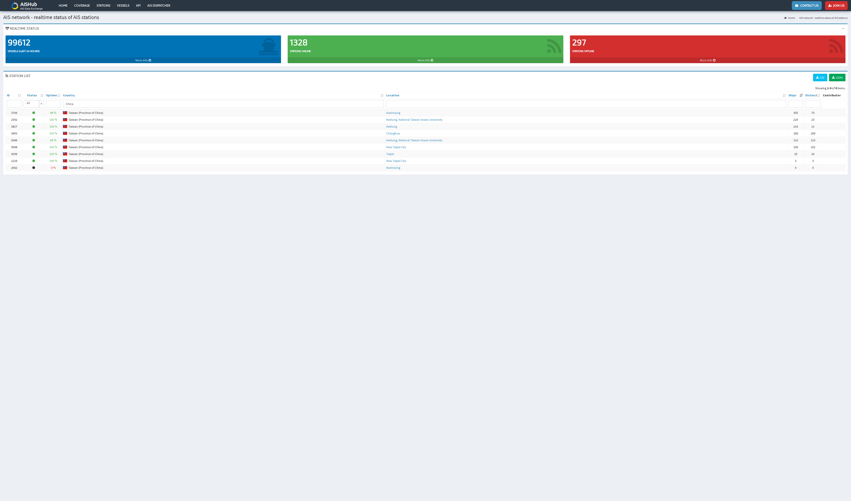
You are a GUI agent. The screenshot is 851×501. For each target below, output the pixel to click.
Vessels (123, 6)
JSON (839, 78)
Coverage (82, 6)
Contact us (808, 6)
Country (69, 95)
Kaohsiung (393, 113)
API (138, 6)
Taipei (390, 154)
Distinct (811, 95)
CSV (821, 78)
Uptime (51, 95)
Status (32, 95)
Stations (103, 6)
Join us (838, 6)
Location (392, 95)
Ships (792, 95)
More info (141, 60)
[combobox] (34, 104)
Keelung (391, 126)
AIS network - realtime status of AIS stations (823, 17)
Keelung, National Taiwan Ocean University (414, 120)
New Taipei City (396, 147)
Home (63, 6)
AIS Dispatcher (158, 6)
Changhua (393, 133)
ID (8, 95)
